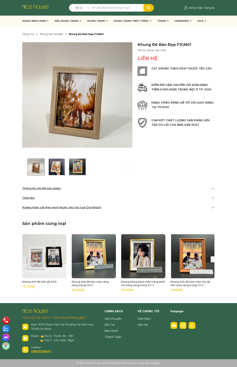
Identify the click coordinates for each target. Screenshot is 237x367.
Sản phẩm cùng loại (44, 223)
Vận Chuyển (113, 318)
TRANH (162, 20)
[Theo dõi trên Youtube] (174, 325)
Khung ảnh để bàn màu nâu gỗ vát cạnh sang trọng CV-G (190, 283)
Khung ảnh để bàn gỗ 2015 (39, 281)
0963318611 (41, 351)
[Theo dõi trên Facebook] (192, 325)
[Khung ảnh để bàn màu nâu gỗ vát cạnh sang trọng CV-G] (193, 256)
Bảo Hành (111, 331)
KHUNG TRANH (96, 20)
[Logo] (35, 6)
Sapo (157, 363)
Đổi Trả (110, 324)
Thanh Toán (113, 337)
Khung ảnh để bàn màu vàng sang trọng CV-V (90, 283)
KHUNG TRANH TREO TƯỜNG (131, 20)
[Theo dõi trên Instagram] (183, 325)
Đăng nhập (195, 7)
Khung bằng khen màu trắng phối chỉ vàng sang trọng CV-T (143, 283)
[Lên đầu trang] (231, 361)
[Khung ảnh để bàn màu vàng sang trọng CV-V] (94, 256)
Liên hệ (143, 324)
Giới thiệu (144, 318)
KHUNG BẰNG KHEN (34, 20)
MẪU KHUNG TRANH (66, 20)
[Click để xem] (77, 95)
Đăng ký (210, 7)
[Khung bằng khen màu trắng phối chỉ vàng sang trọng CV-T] (143, 256)
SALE (200, 20)
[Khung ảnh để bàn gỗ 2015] (44, 256)
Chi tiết (44, 275)
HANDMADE (182, 20)
